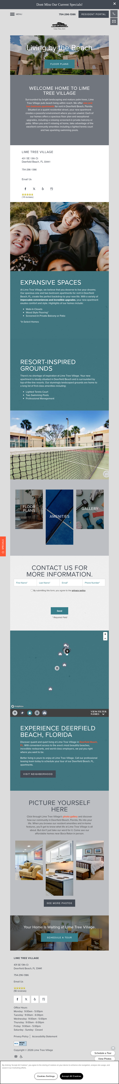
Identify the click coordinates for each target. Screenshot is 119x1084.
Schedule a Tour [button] (59, 937)
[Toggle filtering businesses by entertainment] (22, 712)
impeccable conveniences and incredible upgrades (47, 300)
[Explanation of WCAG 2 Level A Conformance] (20, 1043)
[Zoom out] (105, 638)
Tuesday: (19, 1015)
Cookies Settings (46, 1076)
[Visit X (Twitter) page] (34, 188)
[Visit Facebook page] (25, 188)
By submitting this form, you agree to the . (59, 590)
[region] (59, 670)
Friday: (17, 1026)
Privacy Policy (21, 1036)
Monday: (18, 1011)
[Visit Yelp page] (42, 188)
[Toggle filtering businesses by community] (44, 712)
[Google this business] (51, 188)
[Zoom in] (105, 634)
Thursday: (19, 1022)
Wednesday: (20, 1019)
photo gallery (70, 816)
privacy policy (78, 590)
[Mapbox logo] (17, 706)
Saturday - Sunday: (24, 1030)
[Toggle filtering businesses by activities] (37, 712)
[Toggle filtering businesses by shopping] (29, 712)
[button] (114, 3)
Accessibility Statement (44, 1036)
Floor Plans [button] (59, 63)
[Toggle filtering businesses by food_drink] (14, 712)
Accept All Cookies (71, 1076)
